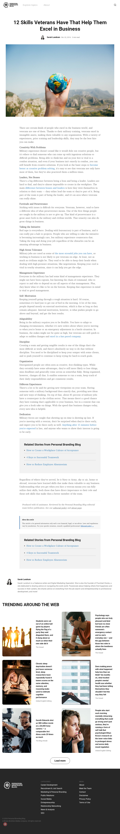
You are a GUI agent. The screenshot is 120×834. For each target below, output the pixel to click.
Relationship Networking (51, 806)
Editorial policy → (87, 526)
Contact (82, 792)
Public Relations (47, 795)
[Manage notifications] (5, 824)
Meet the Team (85, 788)
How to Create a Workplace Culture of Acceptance (52, 450)
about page (76, 507)
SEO (42, 813)
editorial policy (60, 507)
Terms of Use (84, 802)
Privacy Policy (85, 799)
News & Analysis (47, 809)
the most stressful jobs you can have (73, 253)
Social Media (46, 799)
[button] (60, 761)
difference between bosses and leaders (45, 187)
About (47, 5)
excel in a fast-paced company (65, 336)
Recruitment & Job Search (51, 788)
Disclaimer (83, 795)
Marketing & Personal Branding (53, 792)
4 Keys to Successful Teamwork (42, 457)
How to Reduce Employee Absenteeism (46, 464)
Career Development (49, 785)
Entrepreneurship (48, 802)
